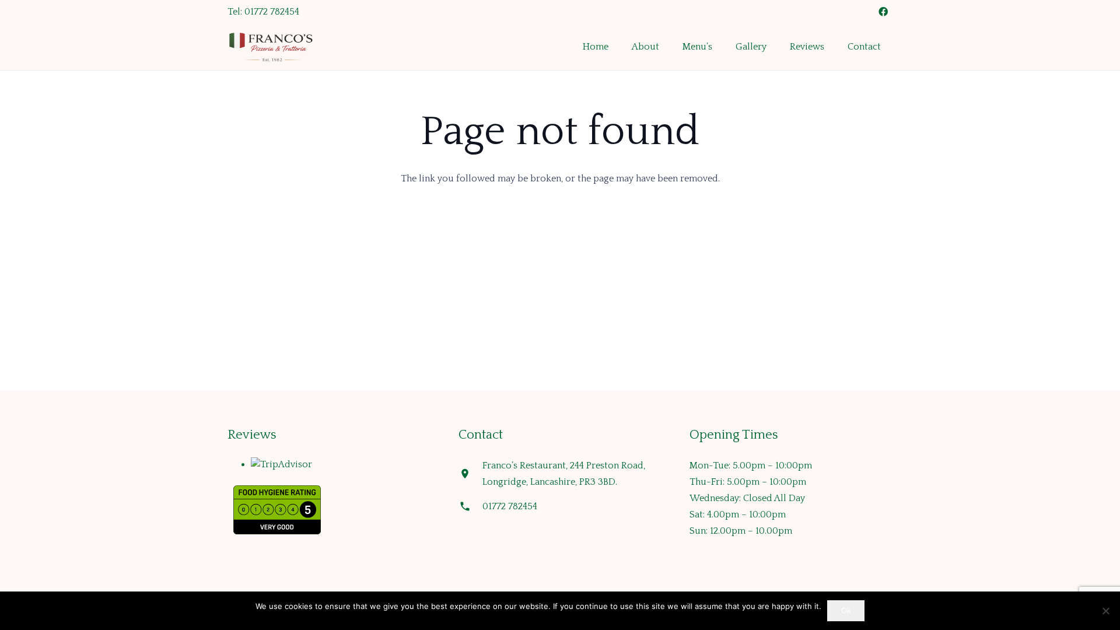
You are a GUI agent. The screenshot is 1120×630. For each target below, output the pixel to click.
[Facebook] (883, 11)
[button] (718, 46)
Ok (846, 610)
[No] (1105, 611)
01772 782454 (509, 506)
